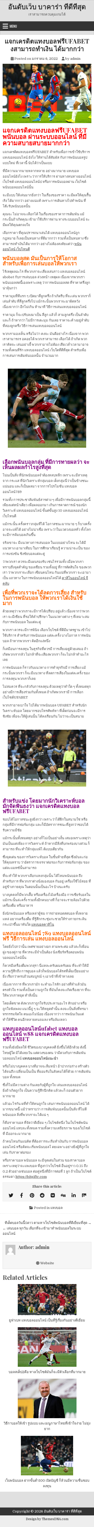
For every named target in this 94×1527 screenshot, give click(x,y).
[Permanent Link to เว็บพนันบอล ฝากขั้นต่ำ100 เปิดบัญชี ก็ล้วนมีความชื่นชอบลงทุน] (47, 1455)
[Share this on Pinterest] (32, 1195)
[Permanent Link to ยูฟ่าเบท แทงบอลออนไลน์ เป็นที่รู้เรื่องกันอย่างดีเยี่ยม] (47, 1299)
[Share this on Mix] (84, 1195)
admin (75, 59)
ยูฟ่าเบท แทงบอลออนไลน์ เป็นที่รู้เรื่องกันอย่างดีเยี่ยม (47, 1320)
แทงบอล (56, 1208)
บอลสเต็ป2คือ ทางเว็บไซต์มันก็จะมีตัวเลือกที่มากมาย (47, 1372)
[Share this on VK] (53, 1195)
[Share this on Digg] (63, 1195)
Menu (13, 26)
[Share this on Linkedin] (73, 1195)
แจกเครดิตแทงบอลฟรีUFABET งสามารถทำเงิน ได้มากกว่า (47, 44)
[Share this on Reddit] (42, 1195)
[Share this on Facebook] (21, 1195)
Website (46, 1263)
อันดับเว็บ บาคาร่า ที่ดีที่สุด (47, 6)
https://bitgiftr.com (31, 1177)
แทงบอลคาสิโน (42, 924)
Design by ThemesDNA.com (47, 1519)
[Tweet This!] (11, 1195)
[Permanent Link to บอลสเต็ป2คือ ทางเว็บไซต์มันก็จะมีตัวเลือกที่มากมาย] (47, 1347)
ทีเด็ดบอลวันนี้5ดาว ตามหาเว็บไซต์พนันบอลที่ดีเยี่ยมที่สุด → (48, 1223)
